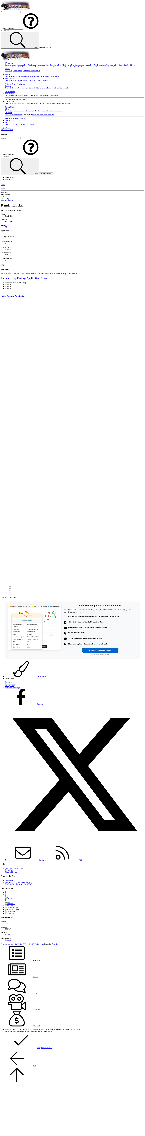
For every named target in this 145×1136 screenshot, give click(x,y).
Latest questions (52, 88)
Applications (9, 78)
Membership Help (11, 872)
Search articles (54, 76)
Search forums (17, 71)
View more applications (9, 597)
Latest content (33, 80)
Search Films (9, 107)
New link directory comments (87, 67)
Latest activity (17, 67)
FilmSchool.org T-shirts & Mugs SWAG (18, 884)
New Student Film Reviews (107, 67)
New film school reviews (125, 67)
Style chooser (41, 676)
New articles (9, 124)
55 (6, 227)
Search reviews (10, 92)
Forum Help (9, 870)
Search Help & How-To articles (24, 124)
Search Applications (18, 84)
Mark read (22, 99)
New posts (20, 65)
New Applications (30, 65)
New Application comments (80, 65)
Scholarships (9, 94)
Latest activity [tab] (8, 278)
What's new (9, 63)
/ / (8, 249)
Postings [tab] (21, 278)
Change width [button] (10, 678)
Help (6, 122)
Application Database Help (14, 868)
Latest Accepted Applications (13, 296)
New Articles (41, 65)
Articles (7, 74)
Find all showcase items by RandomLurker (62, 273)
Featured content (10, 65)
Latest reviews (30, 76)
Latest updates (43, 80)
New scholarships (71, 67)
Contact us (4, 196)
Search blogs (59, 111)
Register (8, 179)
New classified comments (43, 67)
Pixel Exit (55, 944)
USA (23, 210)
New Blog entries (52, 65)
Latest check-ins (63, 88)
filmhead (8, 940)
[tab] (10, 586)
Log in (3, 185)
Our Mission (9, 880)
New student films (59, 67)
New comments (19, 76)
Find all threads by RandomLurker (36, 273)
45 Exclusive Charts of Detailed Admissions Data (85, 622)
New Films (9, 103)
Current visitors (34, 71)
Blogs (7, 109)
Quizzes (8, 120)
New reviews (22, 88)
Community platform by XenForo (22, 944)
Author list (38, 76)
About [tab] (44, 278)
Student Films (9, 101)
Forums (7, 69)
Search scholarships (11, 99)
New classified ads (28, 67)
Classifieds (8, 113)
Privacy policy (10, 686)
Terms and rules (10, 684)
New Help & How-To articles (116, 65)
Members (26, 71)
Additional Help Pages (12, 688)
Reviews (8, 86)
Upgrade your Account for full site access (19, 882)
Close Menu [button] (5, 198)
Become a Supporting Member (100, 650)
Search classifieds (21, 118)
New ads (8, 115)
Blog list (37, 111)
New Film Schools (64, 65)
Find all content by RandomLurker (12, 273)
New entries (9, 111)
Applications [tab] (33, 278)
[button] (31, 28)
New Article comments (98, 65)
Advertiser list (9, 118)
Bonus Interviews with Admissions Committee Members (88, 627)
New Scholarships (11, 95)
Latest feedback (37, 115)
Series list (46, 76)
